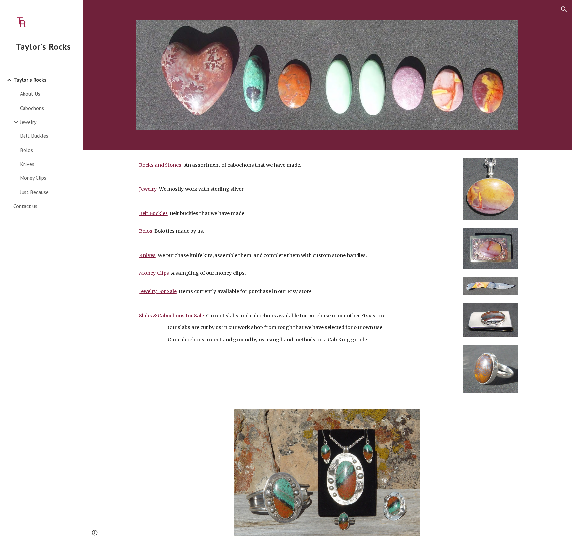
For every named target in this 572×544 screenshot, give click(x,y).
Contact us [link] (25, 206)
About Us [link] (30, 93)
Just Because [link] (34, 192)
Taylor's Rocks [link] (30, 79)
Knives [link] (27, 164)
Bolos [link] (26, 150)
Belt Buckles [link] (34, 135)
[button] (564, 9)
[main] (294, 270)
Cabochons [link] (32, 108)
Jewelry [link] (28, 122)
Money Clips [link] (33, 177)
